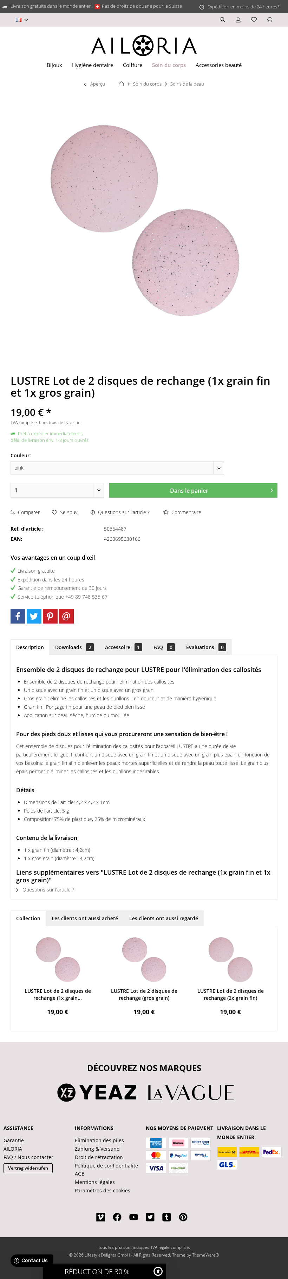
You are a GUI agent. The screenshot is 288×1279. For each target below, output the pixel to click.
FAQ (162, 647)
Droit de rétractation (99, 1157)
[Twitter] (34, 616)
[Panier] (269, 19)
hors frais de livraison (59, 422)
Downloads (73, 647)
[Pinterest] (50, 616)
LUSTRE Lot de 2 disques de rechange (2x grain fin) (230, 994)
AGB (80, 1173)
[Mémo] (254, 19)
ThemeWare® (205, 1255)
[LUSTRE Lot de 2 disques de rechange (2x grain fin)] (230, 959)
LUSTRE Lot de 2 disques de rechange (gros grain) (144, 994)
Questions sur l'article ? (123, 512)
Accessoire (122, 647)
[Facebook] (18, 616)
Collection (28, 918)
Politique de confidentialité (106, 1165)
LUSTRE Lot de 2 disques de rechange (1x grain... (58, 994)
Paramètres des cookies (102, 1190)
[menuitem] (269, 20)
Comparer (28, 512)
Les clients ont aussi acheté (85, 918)
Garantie (14, 1140)
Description (30, 647)
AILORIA (13, 1148)
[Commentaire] (144, 402)
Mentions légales (95, 1182)
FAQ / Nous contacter (28, 1157)
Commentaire (185, 512)
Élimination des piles (99, 1140)
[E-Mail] (66, 616)
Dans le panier (189, 490)
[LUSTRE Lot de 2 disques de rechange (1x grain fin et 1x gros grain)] (58, 959)
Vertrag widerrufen (28, 1168)
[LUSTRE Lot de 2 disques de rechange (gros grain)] (144, 959)
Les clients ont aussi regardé (163, 918)
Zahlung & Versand (97, 1148)
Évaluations (205, 647)
